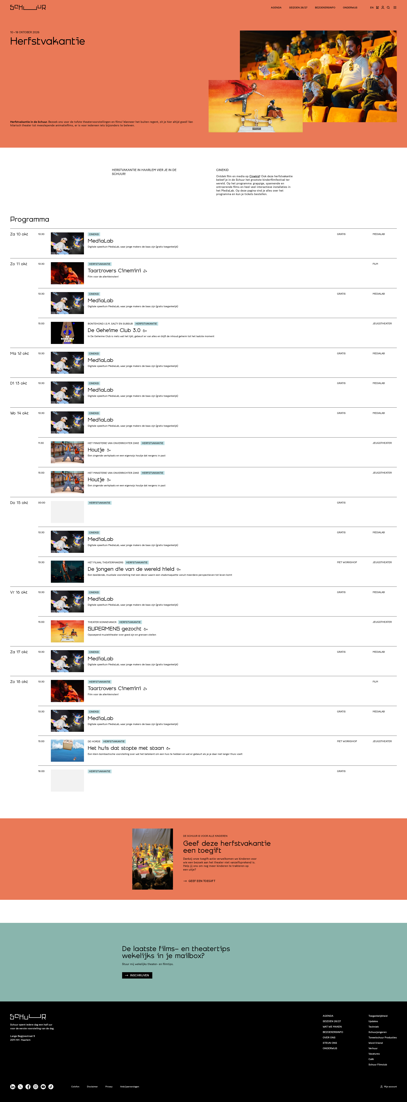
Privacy (109, 1086)
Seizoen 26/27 (298, 7)
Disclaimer (92, 1086)
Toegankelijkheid (378, 1015)
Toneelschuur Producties (383, 1037)
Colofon (75, 1086)
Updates (373, 1021)
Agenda (276, 7)
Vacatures (374, 1053)
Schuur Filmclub (378, 1064)
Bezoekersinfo (333, 1032)
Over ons (329, 1037)
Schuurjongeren (378, 1032)
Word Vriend (376, 1042)
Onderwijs (350, 7)
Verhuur (373, 1048)
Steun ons (330, 1042)
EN (372, 7)
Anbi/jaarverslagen (129, 1086)
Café (371, 1059)
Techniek (374, 1026)
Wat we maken (332, 1026)
